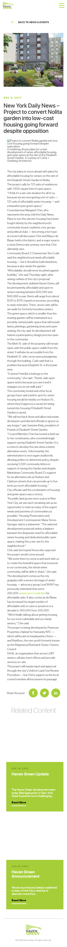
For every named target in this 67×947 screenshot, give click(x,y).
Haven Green (8, 5)
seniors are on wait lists (32, 593)
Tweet (44, 692)
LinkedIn (55, 692)
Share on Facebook (33, 692)
